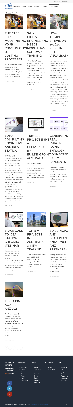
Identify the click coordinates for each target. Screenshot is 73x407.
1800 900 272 (57, 1)
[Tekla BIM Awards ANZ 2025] (14, 289)
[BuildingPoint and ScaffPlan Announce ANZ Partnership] (59, 219)
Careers (23, 372)
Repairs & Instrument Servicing (64, 378)
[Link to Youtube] (9, 394)
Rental (50, 368)
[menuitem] (64, 1)
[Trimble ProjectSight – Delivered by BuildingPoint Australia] (36, 124)
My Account (65, 1)
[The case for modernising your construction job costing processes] (14, 21)
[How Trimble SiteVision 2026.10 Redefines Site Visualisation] (59, 21)
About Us (24, 368)
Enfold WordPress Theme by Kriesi (39, 404)
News (23, 370)
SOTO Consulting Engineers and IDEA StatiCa (14, 143)
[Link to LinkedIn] (9, 388)
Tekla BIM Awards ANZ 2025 (13, 304)
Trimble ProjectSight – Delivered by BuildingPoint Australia (39, 147)
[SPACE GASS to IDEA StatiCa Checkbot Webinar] (14, 219)
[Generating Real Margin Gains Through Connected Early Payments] (59, 124)
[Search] (16, 13)
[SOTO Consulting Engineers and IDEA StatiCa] (14, 124)
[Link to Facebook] (9, 383)
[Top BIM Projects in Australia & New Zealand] (36, 219)
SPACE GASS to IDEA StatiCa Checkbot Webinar (14, 238)
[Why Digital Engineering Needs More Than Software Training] (36, 21)
